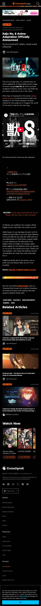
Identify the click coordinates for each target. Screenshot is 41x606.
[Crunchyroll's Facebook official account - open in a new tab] (8, 484)
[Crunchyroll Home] (13, 469)
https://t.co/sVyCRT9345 (16, 185)
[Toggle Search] (38, 4)
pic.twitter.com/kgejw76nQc (18, 194)
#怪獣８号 (12, 172)
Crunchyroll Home (8, 20)
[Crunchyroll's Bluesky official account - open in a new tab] (27, 484)
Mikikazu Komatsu (12, 414)
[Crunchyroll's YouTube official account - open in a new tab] (3, 484)
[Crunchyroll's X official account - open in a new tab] (18, 484)
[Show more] (4, 4)
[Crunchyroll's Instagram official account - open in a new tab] (13, 484)
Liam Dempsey (12, 52)
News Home (20, 20)
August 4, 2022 (25, 200)
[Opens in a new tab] (20, 12)
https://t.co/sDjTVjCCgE (16, 191)
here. (25, 598)
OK (20, 602)
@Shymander (23, 286)
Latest (29, 20)
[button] (10, 491)
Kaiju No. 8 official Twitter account (22, 270)
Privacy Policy (23, 596)
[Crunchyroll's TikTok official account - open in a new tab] (22, 484)
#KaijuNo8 (30, 191)
